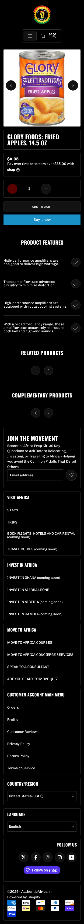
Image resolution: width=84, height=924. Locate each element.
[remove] (12, 189)
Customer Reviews (22, 732)
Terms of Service (21, 768)
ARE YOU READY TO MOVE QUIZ (32, 679)
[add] (46, 189)
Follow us (67, 845)
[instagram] (47, 857)
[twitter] (23, 857)
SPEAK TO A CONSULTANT (28, 667)
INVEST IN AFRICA (22, 565)
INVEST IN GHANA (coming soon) (33, 578)
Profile (12, 719)
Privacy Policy (18, 744)
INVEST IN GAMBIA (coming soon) (34, 614)
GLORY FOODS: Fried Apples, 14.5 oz (33, 139)
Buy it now (42, 220)
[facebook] (36, 857)
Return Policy (18, 756)
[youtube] (71, 857)
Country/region (22, 784)
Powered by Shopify (23, 897)
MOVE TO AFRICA (21, 630)
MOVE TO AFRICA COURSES (29, 642)
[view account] (53, 36)
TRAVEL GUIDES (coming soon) (32, 549)
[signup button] (71, 475)
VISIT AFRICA (18, 497)
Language (16, 814)
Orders (13, 707)
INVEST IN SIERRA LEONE (28, 590)
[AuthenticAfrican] (42, 14)
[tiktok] (60, 857)
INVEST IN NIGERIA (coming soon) (35, 602)
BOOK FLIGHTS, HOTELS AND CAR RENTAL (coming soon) (42, 535)
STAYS (12, 510)
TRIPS (12, 522)
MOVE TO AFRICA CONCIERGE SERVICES (40, 655)
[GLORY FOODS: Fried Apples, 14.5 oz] (42, 87)
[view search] (42, 36)
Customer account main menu (36, 694)
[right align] (73, 85)
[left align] (11, 85)
